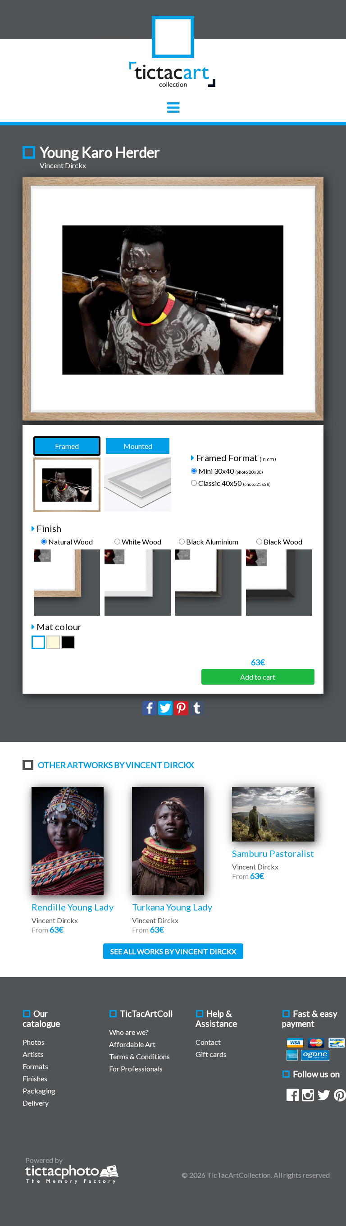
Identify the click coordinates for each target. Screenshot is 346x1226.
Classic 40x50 (234, 483)
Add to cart (257, 676)
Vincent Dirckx (63, 165)
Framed (67, 446)
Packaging (39, 1090)
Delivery (36, 1102)
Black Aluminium (211, 541)
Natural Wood (70, 541)
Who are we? (129, 1032)
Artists (33, 1054)
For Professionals (136, 1068)
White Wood (140, 541)
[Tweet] (165, 712)
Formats (35, 1066)
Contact (208, 1042)
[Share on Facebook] (149, 712)
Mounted (137, 446)
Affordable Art (132, 1044)
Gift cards (211, 1054)
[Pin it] (181, 712)
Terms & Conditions (139, 1056)
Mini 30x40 (230, 471)
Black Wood (282, 541)
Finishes (35, 1078)
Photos (34, 1042)
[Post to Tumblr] (197, 712)
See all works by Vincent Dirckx (173, 951)
